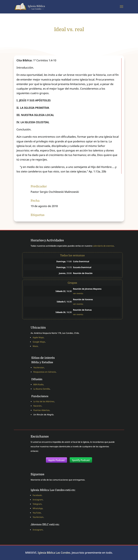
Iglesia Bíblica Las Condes (54, 552)
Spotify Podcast (81, 460)
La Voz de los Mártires (43, 401)
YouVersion (38, 367)
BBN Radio (38, 384)
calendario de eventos (103, 245)
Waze (35, 346)
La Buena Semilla (41, 388)
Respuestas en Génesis (44, 371)
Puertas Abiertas (41, 410)
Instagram (38, 499)
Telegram (37, 504)
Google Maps (39, 341)
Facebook (37, 495)
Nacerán (37, 405)
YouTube (37, 512)
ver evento (78, 293)
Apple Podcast (56, 460)
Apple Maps (38, 337)
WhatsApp (38, 508)
